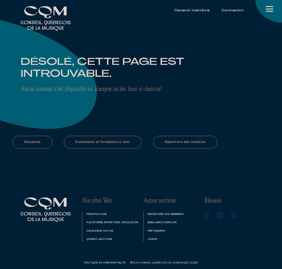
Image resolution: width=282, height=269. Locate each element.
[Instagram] (220, 215)
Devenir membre (192, 10)
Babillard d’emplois (162, 222)
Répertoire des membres (185, 142)
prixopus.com (97, 214)
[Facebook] (206, 215)
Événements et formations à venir (103, 142)
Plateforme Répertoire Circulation (112, 222)
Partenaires (156, 230)
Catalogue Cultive (100, 230)
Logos (152, 239)
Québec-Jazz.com (99, 239)
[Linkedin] (234, 215)
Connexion (232, 10)
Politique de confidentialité (105, 262)
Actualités (32, 142)
